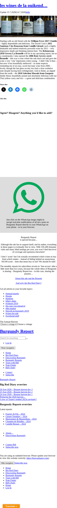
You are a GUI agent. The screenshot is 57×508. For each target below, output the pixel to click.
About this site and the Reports (28, 278)
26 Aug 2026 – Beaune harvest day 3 (16, 389)
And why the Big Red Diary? (29, 283)
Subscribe (10, 375)
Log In (8, 343)
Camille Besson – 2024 (16, 424)
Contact (9, 372)
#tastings (9, 298)
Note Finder (11, 365)
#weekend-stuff (12, 316)
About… (9, 433)
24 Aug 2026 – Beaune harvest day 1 (16, 394)
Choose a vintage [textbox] (24, 324)
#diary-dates (11, 301)
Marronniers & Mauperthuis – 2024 (21, 419)
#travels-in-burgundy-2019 (17, 311)
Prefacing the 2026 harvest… (12, 397)
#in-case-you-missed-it (15, 306)
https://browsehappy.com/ (38, 458)
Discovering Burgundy (16, 358)
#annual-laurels (12, 293)
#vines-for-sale (12, 313)
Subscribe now (12, 447)
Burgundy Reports (14, 360)
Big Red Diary (12, 355)
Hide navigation (7, 463)
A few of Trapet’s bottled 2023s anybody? (18, 399)
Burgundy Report (17, 331)
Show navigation (7, 348)
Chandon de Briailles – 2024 (18, 421)
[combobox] (24, 324)
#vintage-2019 (12, 303)
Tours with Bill (12, 363)
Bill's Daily (10, 367)
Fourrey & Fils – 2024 (15, 414)
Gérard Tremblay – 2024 (16, 416)
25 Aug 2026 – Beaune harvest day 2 (16, 392)
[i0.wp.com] (28, 36)
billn (28, 12)
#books (9, 296)
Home (8, 353)
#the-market (11, 308)
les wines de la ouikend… (23, 5)
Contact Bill (11, 444)
